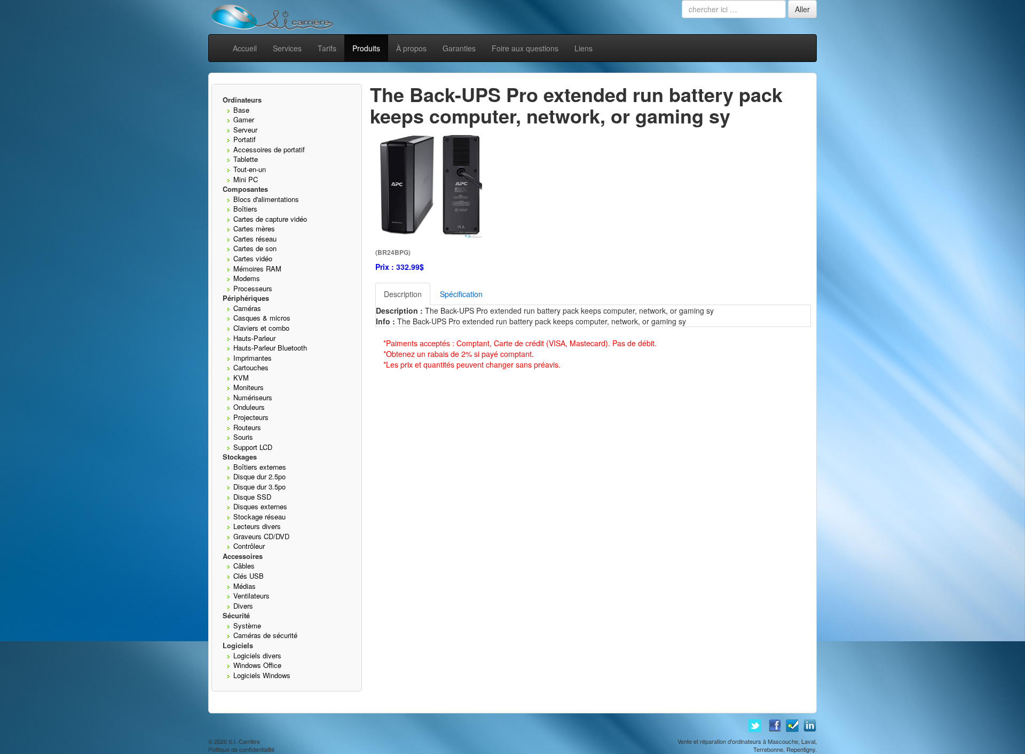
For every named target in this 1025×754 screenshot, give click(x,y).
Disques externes (260, 506)
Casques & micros (261, 318)
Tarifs (327, 48)
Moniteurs (248, 387)
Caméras (247, 308)
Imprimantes (252, 358)
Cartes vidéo (252, 258)
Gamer (243, 119)
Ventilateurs (251, 595)
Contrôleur (249, 546)
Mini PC (245, 179)
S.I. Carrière (244, 741)
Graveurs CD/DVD (261, 536)
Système (247, 625)
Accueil (245, 48)
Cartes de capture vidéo (270, 219)
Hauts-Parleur (254, 338)
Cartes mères (254, 228)
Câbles (244, 566)
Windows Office (257, 665)
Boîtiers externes (259, 467)
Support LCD (252, 447)
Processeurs (252, 288)
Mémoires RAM (257, 268)
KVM (241, 377)
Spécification (461, 294)
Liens (583, 48)
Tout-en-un (249, 169)
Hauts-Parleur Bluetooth (270, 348)
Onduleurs (249, 407)
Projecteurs (251, 417)
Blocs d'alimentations (266, 199)
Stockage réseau (259, 516)
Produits (366, 48)
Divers (243, 606)
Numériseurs (252, 397)
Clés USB (248, 576)
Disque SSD (252, 497)
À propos (411, 48)
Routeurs (247, 427)
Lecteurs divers (257, 526)
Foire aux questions (525, 48)
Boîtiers (245, 209)
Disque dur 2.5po (259, 476)
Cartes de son (255, 248)
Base (241, 110)
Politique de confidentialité (241, 749)
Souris (243, 437)
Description (403, 294)
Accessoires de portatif (269, 149)
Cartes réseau (255, 239)
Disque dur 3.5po (259, 486)
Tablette (245, 159)
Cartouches (251, 367)
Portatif (244, 139)
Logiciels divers (257, 655)
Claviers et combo (261, 328)
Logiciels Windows (261, 675)
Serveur (245, 130)
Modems (246, 278)
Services (287, 48)
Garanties (459, 48)
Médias (244, 586)
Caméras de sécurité (265, 635)
